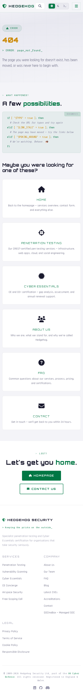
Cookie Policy (10, 645)
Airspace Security (12, 592)
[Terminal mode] (65, 6)
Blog (46, 585)
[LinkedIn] (34, 688)
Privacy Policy (10, 631)
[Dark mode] (58, 6)
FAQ (41, 373)
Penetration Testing (41, 243)
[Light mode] (52, 6)
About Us (41, 329)
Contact (41, 416)
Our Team (49, 572)
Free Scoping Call (12, 599)
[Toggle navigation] (76, 6)
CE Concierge (10, 585)
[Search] (40, 6)
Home (41, 199)
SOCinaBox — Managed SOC (59, 612)
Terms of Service (12, 638)
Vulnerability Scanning (14, 572)
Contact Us (43, 488)
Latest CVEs (51, 592)
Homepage (44, 475)
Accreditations (52, 599)
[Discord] (48, 688)
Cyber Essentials (41, 286)
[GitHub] (40, 688)
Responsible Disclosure (16, 652)
